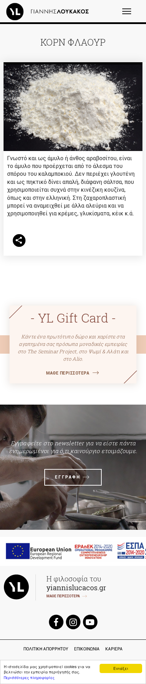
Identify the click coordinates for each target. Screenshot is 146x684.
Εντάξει (120, 668)
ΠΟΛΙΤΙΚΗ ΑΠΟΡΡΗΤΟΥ (45, 649)
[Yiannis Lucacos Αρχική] (49, 11)
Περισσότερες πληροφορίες (29, 677)
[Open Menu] (131, 14)
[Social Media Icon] (55, 621)
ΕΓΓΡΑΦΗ (67, 477)
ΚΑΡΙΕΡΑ (114, 649)
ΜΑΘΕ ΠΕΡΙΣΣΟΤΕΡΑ (67, 373)
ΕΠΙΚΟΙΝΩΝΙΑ (87, 649)
